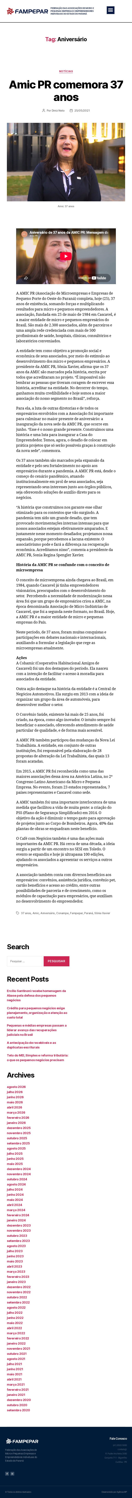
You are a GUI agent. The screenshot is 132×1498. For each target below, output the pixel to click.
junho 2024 (15, 1194)
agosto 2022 (16, 1307)
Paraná (88, 913)
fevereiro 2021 (18, 1389)
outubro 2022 (17, 1297)
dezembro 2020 (19, 1400)
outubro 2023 (17, 1235)
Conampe (62, 913)
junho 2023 (15, 1256)
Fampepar (76, 913)
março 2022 (16, 1333)
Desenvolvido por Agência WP (114, 1492)
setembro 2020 (18, 1410)
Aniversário (47, 913)
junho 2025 (15, 1158)
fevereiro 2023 (18, 1277)
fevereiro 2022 (18, 1338)
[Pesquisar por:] (24, 962)
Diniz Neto (58, 110)
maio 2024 (15, 1200)
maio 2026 (15, 1102)
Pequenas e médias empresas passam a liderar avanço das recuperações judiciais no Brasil (37, 1030)
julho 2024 (15, 1189)
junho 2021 (15, 1369)
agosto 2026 (16, 1087)
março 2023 (16, 1271)
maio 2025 (15, 1164)
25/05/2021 (82, 110)
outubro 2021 (17, 1354)
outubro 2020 (17, 1405)
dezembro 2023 (19, 1225)
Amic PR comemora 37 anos (66, 90)
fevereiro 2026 (18, 1117)
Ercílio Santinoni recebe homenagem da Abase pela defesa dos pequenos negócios (36, 995)
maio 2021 (14, 1374)
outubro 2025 (17, 1138)
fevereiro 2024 (18, 1215)
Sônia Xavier (102, 913)
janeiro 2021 (16, 1395)
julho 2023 (15, 1251)
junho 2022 (15, 1318)
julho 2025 (15, 1153)
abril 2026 (14, 1107)
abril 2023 (14, 1266)
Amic (35, 913)
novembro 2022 (19, 1292)
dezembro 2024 (19, 1169)
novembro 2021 (18, 1348)
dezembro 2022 (19, 1287)
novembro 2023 (19, 1230)
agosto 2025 (16, 1148)
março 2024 (16, 1210)
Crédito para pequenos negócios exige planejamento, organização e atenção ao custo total (37, 1012)
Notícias (66, 71)
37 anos (26, 913)
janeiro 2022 (16, 1343)
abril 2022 (14, 1328)
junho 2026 (15, 1097)
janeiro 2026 (16, 1123)
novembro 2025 (19, 1133)
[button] (110, 10)
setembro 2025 (18, 1143)
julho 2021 (14, 1364)
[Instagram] (12, 1474)
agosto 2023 (16, 1246)
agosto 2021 (16, 1359)
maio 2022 (15, 1323)
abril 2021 (14, 1379)
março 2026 (16, 1112)
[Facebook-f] (7, 1474)
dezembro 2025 (19, 1128)
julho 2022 (14, 1312)
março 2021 (16, 1384)
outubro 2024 (17, 1179)
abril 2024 (14, 1205)
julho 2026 (15, 1092)
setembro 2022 (18, 1302)
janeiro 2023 (16, 1282)
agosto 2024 (16, 1184)
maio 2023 (15, 1261)
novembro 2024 (19, 1174)
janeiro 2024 (16, 1220)
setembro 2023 (18, 1241)
